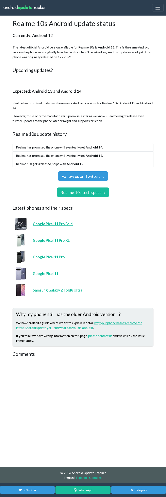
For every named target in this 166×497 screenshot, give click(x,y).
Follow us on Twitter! (81, 176)
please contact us (100, 336)
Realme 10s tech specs (81, 192)
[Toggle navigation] (158, 8)
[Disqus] (83, 412)
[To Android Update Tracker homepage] (24, 7)
